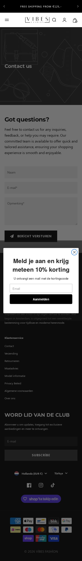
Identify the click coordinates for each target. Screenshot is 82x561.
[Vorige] (4, 6)
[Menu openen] (7, 20)
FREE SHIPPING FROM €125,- (41, 6)
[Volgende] (78, 6)
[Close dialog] (74, 252)
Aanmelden (41, 299)
